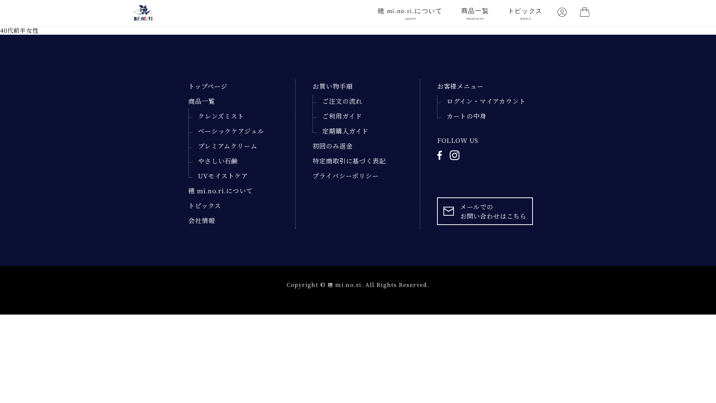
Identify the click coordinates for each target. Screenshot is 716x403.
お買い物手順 (332, 86)
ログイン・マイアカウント (486, 101)
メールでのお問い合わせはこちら (493, 211)
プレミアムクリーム (227, 145)
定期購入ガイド (345, 130)
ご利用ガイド (342, 116)
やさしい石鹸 (218, 160)
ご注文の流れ (342, 101)
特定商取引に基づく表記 (349, 160)
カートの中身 (467, 116)
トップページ (207, 86)
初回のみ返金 (332, 145)
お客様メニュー (460, 86)
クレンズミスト (221, 116)
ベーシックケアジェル (231, 130)
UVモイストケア (223, 175)
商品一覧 (475, 14)
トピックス (525, 14)
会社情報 (201, 220)
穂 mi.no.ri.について (410, 14)
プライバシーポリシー (346, 175)
